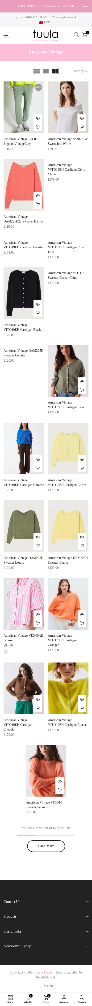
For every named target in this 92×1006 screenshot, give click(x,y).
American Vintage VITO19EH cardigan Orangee (62, 640)
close (9, 6)
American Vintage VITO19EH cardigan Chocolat (18, 724)
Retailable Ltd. (46, 977)
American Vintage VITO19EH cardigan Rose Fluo (66, 247)
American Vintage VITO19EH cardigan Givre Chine (66, 169)
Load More (46, 846)
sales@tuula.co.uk (66, 17)
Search (48, 986)
